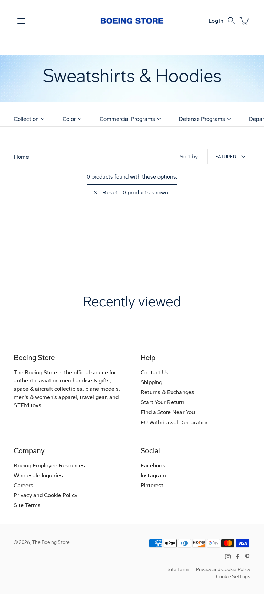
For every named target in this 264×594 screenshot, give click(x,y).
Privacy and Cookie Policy (45, 495)
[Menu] (21, 21)
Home (21, 156)
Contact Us (154, 372)
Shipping (151, 382)
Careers (23, 485)
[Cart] (244, 20)
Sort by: (189, 156)
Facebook (153, 465)
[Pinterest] (247, 556)
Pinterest (152, 485)
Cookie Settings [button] (233, 577)
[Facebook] (237, 556)
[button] (231, 20)
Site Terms (27, 505)
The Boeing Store (51, 542)
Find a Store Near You (168, 412)
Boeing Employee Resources (49, 465)
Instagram (153, 475)
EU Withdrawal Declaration (175, 422)
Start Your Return (162, 402)
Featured (224, 156)
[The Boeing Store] (132, 20)
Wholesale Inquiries (38, 475)
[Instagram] (228, 556)
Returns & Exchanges (167, 392)
